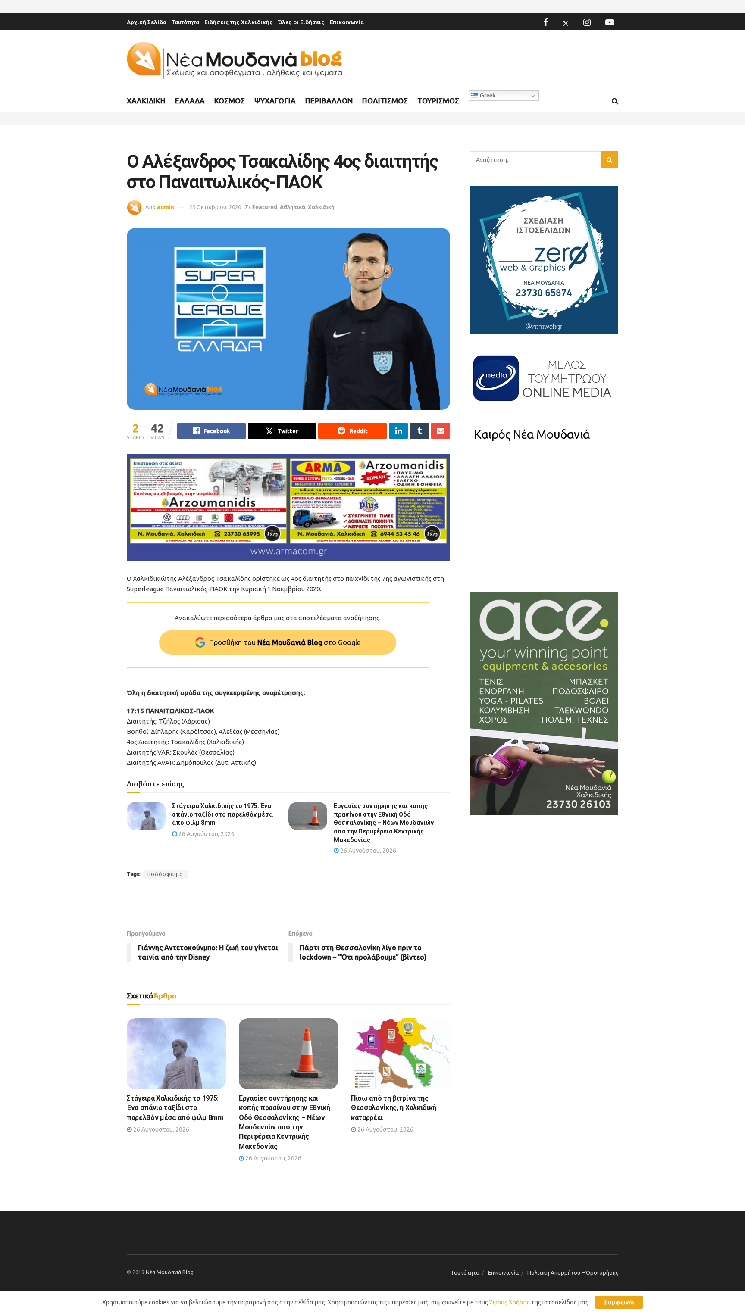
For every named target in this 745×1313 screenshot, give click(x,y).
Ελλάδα (190, 101)
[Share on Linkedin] (398, 431)
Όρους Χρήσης (509, 1302)
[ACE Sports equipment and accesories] (544, 702)
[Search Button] (615, 101)
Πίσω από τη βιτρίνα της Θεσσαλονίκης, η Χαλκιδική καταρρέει (393, 1108)
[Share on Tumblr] (419, 431)
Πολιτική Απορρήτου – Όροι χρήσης (572, 1272)
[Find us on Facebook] (545, 22)
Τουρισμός (438, 101)
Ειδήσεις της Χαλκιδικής (238, 22)
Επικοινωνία (347, 22)
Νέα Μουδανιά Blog (170, 1272)
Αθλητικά (292, 207)
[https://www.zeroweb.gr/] (544, 259)
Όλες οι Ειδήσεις (301, 22)
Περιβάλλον (329, 101)
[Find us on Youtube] (609, 22)
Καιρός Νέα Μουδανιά (532, 434)
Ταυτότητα (185, 22)
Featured (264, 207)
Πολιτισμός (385, 101)
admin (165, 207)
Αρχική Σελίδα (146, 22)
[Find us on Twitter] (565, 22)
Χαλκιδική (146, 101)
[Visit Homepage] (234, 60)
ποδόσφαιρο (165, 874)
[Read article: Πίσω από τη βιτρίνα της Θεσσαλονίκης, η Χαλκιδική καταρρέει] (400, 1053)
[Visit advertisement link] (288, 507)
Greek (486, 95)
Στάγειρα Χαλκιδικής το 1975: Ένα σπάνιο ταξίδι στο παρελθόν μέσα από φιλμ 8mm (222, 814)
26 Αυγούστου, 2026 (206, 833)
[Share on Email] (440, 431)
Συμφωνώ (619, 1302)
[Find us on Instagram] (587, 22)
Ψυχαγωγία (275, 101)
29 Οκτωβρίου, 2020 (215, 207)
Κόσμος (229, 101)
